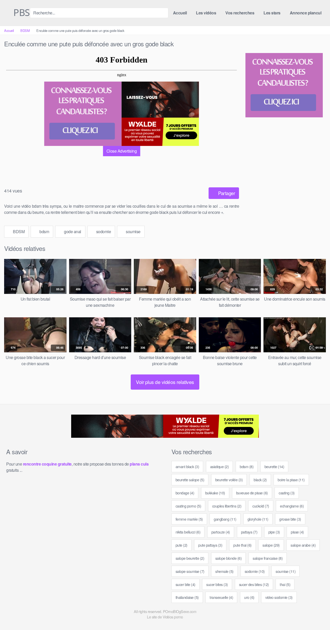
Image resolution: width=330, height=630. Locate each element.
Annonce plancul (305, 13)
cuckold (260, 506)
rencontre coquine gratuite (47, 464)
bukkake (215, 492)
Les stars (271, 13)
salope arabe (303, 545)
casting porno (188, 506)
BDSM (25, 30)
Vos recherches (239, 13)
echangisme (292, 506)
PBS (20, 13)
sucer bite (185, 584)
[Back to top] (317, 613)
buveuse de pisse (252, 492)
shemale (224, 571)
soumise (133, 231)
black (260, 479)
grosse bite (290, 519)
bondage (185, 492)
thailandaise (187, 597)
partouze (220, 532)
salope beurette (190, 558)
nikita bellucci (188, 532)
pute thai (242, 545)
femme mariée (189, 519)
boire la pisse (291, 479)
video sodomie (279, 597)
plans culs (139, 464)
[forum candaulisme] (83, 114)
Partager (226, 193)
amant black (187, 466)
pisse (297, 532)
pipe (274, 532)
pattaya (249, 532)
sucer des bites (254, 584)
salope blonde (228, 558)
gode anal (72, 231)
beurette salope (190, 479)
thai (285, 584)
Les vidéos (206, 13)
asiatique (219, 466)
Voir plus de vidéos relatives (165, 381)
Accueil (180, 13)
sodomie (103, 231)
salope (271, 545)
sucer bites (217, 584)
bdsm (44, 231)
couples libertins (227, 506)
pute (181, 545)
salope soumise (190, 571)
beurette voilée (229, 479)
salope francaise (268, 558)
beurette (274, 466)
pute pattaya (210, 545)
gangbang (225, 519)
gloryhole (258, 519)
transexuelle (221, 597)
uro (249, 597)
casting (287, 492)
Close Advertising (121, 151)
